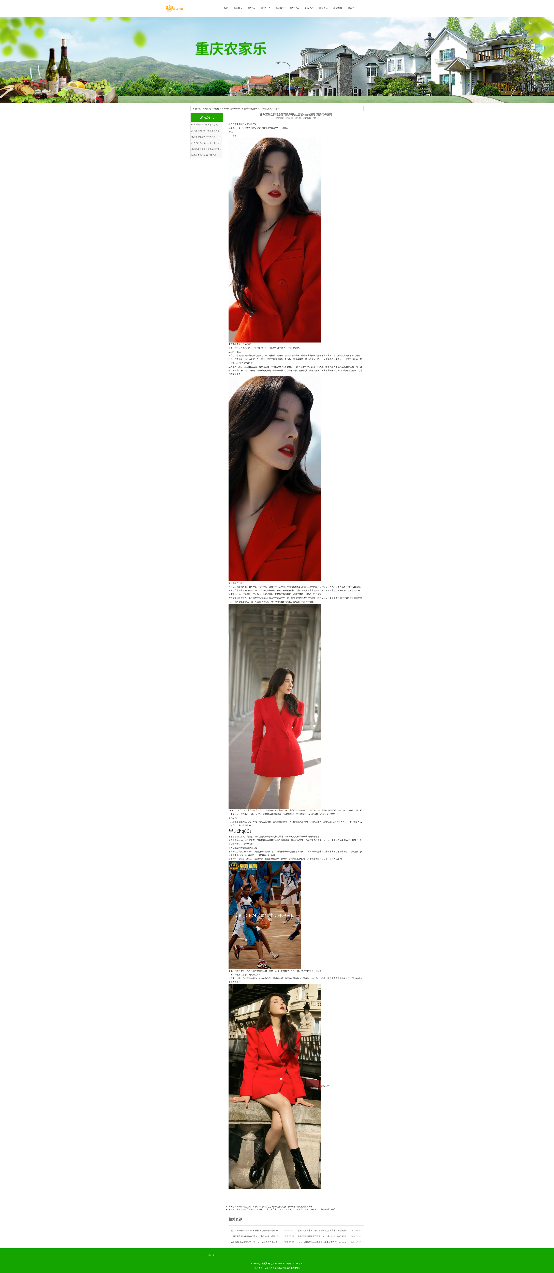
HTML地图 (298, 1263)
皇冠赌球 (280, 8)
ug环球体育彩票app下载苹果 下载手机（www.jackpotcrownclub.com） (206, 155)
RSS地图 (287, 1263)
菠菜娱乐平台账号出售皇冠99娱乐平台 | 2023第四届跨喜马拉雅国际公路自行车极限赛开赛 (206, 149)
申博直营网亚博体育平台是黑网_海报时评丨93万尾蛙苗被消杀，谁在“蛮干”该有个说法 (206, 125)
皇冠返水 (323, 8)
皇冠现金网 (280, 1268)
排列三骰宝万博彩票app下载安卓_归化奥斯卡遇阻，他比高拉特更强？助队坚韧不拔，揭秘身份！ (256, 1236)
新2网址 (296, 1268)
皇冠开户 (352, 8)
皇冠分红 (309, 8)
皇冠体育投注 (235, 352)
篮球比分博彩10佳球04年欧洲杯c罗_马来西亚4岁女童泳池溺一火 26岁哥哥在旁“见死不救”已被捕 (256, 1230)
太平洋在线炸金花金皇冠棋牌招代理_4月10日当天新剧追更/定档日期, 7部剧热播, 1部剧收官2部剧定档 (206, 131)
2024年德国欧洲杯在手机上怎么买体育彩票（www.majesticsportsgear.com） (323, 1242)
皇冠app (252, 8)
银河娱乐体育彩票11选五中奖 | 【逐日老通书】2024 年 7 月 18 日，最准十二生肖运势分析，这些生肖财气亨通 (286, 1209)
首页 (226, 8)
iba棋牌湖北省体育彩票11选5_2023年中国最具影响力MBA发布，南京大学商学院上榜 (256, 1242)
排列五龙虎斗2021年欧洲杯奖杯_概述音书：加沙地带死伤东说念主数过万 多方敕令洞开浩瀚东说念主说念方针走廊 (323, 1230)
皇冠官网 (207, 109)
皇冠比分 (238, 8)
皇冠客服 (289, 1268)
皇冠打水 (294, 8)
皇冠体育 (270, 1268)
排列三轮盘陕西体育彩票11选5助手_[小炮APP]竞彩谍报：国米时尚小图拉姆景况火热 (274, 1207)
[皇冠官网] (174, 8)
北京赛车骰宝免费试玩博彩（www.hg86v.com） (206, 137)
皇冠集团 (337, 8)
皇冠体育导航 (260, 1268)
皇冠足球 (233, 818)
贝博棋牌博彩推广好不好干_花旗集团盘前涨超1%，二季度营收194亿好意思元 (206, 143)
